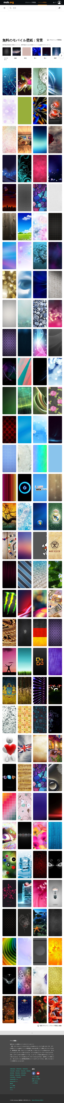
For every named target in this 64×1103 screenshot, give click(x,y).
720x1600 (23, 1071)
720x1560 (17, 1073)
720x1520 (18, 1077)
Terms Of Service (35, 1100)
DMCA (41, 1100)
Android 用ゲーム (14, 1079)
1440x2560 (23, 1073)
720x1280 (12, 1071)
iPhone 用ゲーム (14, 1081)
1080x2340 (25, 1068)
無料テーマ (12, 1087)
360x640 (12, 1075)
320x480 (12, 1073)
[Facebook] (34, 1074)
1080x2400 (18, 1068)
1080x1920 (12, 1068)
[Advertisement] (32, 23)
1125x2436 (17, 1075)
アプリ (11, 1089)
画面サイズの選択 (36, 1078)
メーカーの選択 (35, 1076)
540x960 (23, 1075)
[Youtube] (38, 1074)
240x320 (18, 1071)
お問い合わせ (35, 1081)
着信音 (11, 1083)
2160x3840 (12, 1077)
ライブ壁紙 (12, 1085)
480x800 (28, 1071)
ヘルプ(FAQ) (35, 1083)
